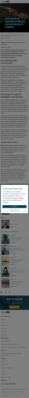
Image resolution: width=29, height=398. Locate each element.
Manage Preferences (14, 210)
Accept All (14, 206)
